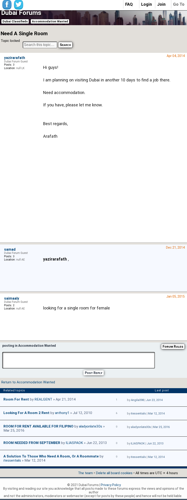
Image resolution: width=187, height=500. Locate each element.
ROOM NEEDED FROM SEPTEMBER (31, 443)
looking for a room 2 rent (26, 413)
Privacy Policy (111, 485)
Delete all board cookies (114, 473)
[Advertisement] (112, 192)
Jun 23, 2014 (154, 400)
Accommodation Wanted (50, 21)
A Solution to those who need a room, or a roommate (51, 456)
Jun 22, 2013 (155, 443)
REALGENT (43, 399)
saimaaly (11, 298)
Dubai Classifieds (15, 21)
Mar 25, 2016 (161, 427)
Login (146, 4)
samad (10, 249)
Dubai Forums (21, 12)
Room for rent (16, 399)
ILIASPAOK (74, 443)
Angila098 (137, 400)
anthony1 (62, 413)
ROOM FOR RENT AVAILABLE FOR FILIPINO (38, 426)
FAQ (129, 4)
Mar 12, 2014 (156, 413)
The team (85, 473)
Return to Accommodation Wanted (28, 382)
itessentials (138, 413)
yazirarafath (14, 58)
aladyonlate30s (90, 426)
